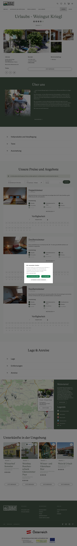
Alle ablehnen (45, 276)
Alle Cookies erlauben (33, 276)
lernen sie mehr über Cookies (31, 273)
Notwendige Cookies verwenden (38, 279)
